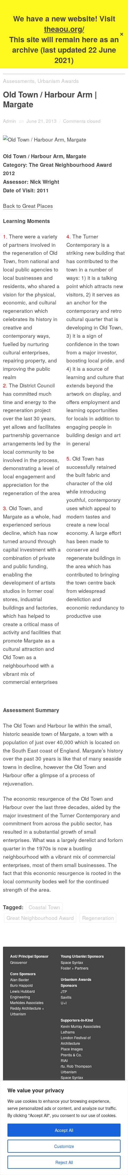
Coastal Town (44, 907)
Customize (64, 1146)
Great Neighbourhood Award (40, 917)
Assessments (19, 80)
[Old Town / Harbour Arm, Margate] (64, 139)
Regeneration (98, 917)
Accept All (64, 1130)
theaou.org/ (64, 28)
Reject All (64, 1162)
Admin (9, 120)
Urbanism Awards (58, 80)
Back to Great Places (28, 205)
